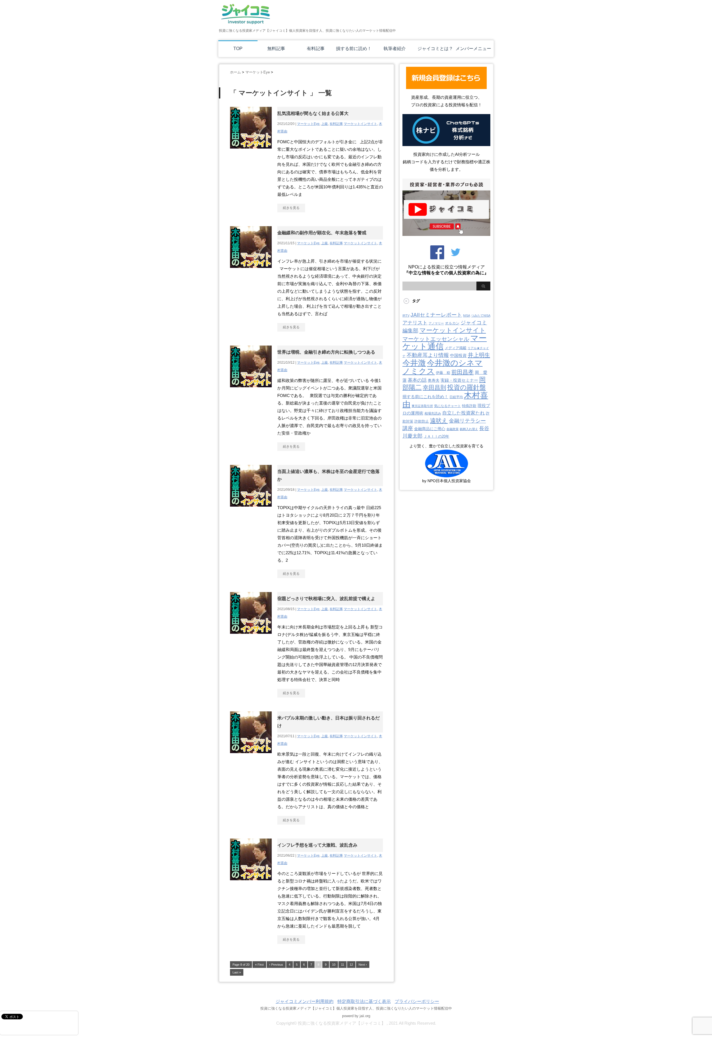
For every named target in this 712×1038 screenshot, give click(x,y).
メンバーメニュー (473, 48)
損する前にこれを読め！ (425, 396)
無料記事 (276, 48)
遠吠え (439, 420)
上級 (324, 124)
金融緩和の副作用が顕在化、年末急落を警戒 (321, 232)
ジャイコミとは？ (435, 48)
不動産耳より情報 (428, 355)
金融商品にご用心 (429, 428)
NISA (466, 315)
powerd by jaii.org (356, 1016)
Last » (237, 972)
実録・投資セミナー (459, 380)
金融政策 (452, 429)
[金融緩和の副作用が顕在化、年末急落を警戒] (251, 270)
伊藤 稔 (443, 373)
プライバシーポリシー (417, 1001)
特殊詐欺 (469, 406)
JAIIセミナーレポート (436, 315)
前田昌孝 (462, 372)
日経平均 (456, 397)
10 (333, 964)
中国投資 (458, 355)
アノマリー (436, 323)
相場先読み (432, 413)
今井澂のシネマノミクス (442, 367)
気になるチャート (447, 406)
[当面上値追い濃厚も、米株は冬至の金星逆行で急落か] (251, 509)
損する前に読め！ (354, 48)
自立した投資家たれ (463, 413)
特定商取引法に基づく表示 (364, 1001)
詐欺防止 (421, 421)
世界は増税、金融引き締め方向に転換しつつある (326, 352)
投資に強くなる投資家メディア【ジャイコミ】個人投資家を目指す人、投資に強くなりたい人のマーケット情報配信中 (356, 1008)
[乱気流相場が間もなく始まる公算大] (251, 151)
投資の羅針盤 (466, 387)
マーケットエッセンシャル (435, 339)
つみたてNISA (480, 315)
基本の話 (417, 380)
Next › (363, 964)
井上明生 (479, 355)
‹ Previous (276, 964)
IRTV (405, 315)
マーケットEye (308, 124)
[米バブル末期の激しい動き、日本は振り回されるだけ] (251, 756)
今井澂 (414, 363)
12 (351, 964)
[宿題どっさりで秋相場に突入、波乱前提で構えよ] (251, 636)
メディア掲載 (455, 348)
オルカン (452, 323)
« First (259, 964)
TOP (238, 48)
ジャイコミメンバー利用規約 (304, 1001)
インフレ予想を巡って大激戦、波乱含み (317, 845)
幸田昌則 (434, 387)
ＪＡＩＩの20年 (436, 436)
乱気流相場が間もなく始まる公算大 (312, 113)
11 (342, 964)
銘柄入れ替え (469, 429)
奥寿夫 (433, 380)
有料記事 (316, 48)
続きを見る (291, 208)
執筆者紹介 (395, 48)
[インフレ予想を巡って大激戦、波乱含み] (251, 883)
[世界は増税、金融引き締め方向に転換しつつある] (251, 390)
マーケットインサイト (360, 124)
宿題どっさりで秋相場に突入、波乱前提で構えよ (326, 598)
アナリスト (414, 323)
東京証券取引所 (422, 406)
